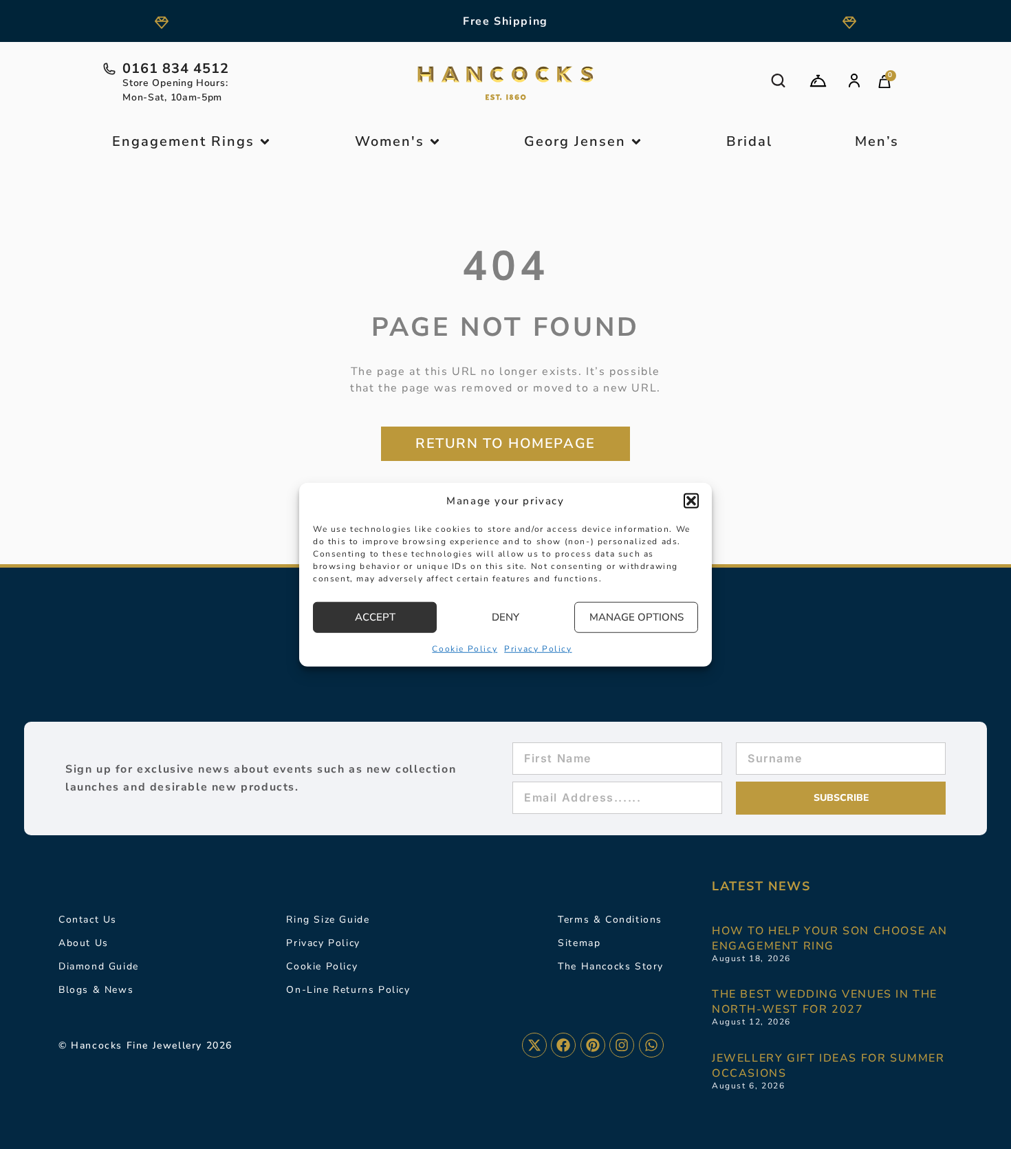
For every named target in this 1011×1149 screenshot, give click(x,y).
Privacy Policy (538, 648)
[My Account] (854, 80)
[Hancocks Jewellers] (505, 83)
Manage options (636, 617)
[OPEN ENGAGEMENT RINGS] (265, 142)
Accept (375, 617)
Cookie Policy (464, 648)
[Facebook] (563, 1045)
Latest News (761, 886)
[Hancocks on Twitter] (534, 1045)
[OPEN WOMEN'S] (435, 142)
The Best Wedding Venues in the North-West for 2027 (824, 1002)
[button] (691, 501)
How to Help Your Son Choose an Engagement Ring (830, 938)
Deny (505, 617)
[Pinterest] (592, 1045)
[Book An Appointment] (818, 80)
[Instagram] (621, 1045)
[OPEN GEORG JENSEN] (636, 142)
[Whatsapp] (651, 1045)
